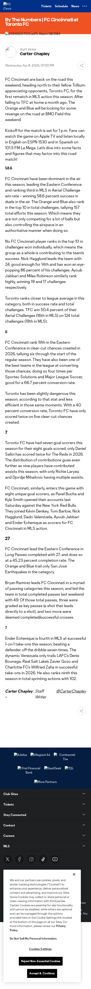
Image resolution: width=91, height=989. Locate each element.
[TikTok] (43, 859)
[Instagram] (31, 859)
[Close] (74, 874)
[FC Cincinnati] (7, 6)
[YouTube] (55, 859)
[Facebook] (19, 859)
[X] (7, 859)
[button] (84, 6)
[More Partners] (69, 768)
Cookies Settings (40, 949)
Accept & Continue (42, 973)
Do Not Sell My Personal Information (33, 938)
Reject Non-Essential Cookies (40, 961)
